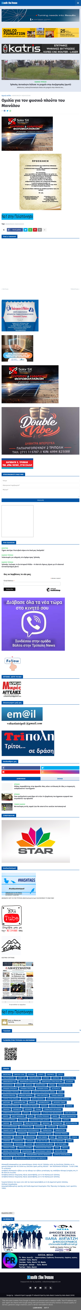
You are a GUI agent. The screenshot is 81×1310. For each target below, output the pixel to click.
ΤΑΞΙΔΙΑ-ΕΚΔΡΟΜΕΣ (57, 1141)
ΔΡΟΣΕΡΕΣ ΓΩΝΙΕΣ (59, 1102)
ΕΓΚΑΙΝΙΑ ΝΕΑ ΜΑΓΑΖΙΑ (30, 1106)
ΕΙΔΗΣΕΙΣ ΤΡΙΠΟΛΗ (57, 1106)
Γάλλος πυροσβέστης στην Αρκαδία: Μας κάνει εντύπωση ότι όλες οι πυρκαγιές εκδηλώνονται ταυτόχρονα (44, 787)
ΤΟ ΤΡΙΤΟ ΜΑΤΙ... (61, 1144)
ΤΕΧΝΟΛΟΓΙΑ (7, 1144)
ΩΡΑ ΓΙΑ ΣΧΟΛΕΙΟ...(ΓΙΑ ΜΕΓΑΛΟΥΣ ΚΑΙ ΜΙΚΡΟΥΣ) (30, 1158)
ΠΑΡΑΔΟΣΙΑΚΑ (47, 1130)
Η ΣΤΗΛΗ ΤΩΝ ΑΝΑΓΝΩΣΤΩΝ (52, 1113)
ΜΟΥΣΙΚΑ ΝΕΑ (57, 1123)
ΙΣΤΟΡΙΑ (30, 1116)
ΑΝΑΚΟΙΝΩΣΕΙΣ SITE (9, 1081)
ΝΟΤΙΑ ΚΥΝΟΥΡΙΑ (71, 1123)
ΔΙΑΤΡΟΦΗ (6, 1102)
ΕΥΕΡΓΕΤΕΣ (35, 1113)
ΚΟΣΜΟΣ (66, 1120)
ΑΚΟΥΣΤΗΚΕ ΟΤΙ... (68, 1078)
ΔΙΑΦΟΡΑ (32, 1102)
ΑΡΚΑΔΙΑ (52, 1085)
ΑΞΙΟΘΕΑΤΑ (69, 1081)
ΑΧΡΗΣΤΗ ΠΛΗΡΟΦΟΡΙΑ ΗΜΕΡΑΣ (44, 1092)
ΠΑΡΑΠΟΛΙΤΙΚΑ (60, 1130)
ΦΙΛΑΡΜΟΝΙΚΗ (27, 1151)
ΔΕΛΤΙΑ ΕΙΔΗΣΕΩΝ (38, 1099)
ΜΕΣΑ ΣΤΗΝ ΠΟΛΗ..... (32, 1123)
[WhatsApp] (10, 111)
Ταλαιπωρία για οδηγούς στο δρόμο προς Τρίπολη (21, 557)
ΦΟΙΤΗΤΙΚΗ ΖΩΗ (60, 1151)
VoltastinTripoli (20, 1295)
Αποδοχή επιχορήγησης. (9, 1184)
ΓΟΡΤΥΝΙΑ (25, 1099)
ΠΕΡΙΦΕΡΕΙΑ (22, 1134)
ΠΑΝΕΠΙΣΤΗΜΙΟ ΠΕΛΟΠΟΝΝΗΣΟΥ (28, 1130)
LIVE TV (60, 1074)
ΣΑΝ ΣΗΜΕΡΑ (42, 1137)
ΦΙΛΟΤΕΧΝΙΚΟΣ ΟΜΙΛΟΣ (43, 1151)
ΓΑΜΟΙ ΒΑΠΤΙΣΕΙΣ (42, 1095)
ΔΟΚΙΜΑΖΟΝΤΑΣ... (44, 1102)
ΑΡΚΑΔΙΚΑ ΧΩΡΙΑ (42, 1088)
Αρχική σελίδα (6, 95)
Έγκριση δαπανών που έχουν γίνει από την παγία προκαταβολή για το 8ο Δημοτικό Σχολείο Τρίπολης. (35, 1182)
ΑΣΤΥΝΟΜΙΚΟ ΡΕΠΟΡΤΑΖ (11, 1092)
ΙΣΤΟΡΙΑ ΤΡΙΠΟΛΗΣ (43, 1116)
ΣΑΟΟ (52, 1137)
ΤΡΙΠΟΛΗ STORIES (9, 1148)
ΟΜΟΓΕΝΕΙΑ (51, 1127)
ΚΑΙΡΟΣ (55, 1116)
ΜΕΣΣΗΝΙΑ (46, 1123)
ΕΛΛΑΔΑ (38, 1109)
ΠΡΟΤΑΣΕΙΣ (18, 1137)
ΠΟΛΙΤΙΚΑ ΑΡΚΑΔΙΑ (45, 1134)
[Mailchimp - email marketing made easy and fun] (53, 591)
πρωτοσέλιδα (14, 1004)
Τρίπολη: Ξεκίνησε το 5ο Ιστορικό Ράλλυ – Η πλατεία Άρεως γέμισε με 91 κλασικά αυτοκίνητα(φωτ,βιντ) (33, 565)
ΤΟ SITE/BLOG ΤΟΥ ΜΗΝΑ (44, 1144)
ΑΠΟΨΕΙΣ (19, 1085)
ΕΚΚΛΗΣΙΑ (6, 1109)
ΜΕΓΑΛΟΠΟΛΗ (17, 1123)
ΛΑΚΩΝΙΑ (6, 1123)
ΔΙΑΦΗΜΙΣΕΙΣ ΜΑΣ (19, 1102)
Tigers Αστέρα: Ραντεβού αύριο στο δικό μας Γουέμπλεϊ (23, 550)
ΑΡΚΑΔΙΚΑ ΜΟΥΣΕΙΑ (64, 1085)
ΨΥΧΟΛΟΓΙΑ (7, 1158)
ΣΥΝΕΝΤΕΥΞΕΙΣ (18, 1141)
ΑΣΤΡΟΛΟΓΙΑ (56, 1088)
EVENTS (40, 1074)
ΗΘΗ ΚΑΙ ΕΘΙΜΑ (70, 1113)
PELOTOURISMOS (8, 1078)
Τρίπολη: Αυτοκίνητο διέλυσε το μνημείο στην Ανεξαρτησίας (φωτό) (40, 84)
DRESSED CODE (19, 1074)
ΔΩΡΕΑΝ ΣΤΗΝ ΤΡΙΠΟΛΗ (11, 1106)
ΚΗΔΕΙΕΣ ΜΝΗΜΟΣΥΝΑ (68, 1116)
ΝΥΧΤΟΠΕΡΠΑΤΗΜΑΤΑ (10, 1127)
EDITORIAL (31, 1074)
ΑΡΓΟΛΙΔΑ (29, 1085)
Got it (46, 1308)
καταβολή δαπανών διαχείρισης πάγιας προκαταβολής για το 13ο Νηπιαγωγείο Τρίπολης (31, 1177)
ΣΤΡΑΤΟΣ (74, 1137)
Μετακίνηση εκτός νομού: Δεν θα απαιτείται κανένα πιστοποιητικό (40, 806)
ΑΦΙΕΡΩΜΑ (26, 1092)
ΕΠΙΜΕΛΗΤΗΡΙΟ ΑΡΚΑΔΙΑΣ (11, 1113)
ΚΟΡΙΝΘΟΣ (56, 1120)
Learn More (37, 1308)
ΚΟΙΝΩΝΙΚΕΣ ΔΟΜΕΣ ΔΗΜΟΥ (39, 1120)
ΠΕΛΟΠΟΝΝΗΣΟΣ (8, 1134)
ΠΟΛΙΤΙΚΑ (33, 1134)
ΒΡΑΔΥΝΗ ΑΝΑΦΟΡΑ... (26, 1095)
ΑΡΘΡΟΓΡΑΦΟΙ (40, 1085)
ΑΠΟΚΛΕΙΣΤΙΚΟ (8, 1085)
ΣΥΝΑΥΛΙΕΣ (6, 1141)
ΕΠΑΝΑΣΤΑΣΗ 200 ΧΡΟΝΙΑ (52, 1109)
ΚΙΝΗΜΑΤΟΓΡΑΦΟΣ (9, 1120)
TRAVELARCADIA (34, 1078)
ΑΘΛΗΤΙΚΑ (56, 1078)
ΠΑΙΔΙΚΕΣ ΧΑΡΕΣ (8, 1130)
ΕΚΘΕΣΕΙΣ (69, 1106)
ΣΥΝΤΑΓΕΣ (30, 1141)
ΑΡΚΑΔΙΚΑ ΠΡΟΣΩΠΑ (27, 1088)
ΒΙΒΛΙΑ (60, 1092)
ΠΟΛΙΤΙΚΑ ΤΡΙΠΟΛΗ (61, 1134)
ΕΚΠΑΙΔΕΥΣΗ (17, 1109)
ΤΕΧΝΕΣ (69, 1141)
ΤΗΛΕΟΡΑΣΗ (19, 1144)
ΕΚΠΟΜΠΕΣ (28, 1109)
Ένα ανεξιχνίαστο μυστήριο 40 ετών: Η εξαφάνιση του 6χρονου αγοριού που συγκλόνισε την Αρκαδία (43, 797)
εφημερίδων (23, 1004)
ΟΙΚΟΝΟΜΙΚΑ (39, 1127)
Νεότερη (5, 289)
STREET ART (22, 1078)
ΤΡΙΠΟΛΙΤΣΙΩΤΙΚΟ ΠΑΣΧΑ (43, 1148)
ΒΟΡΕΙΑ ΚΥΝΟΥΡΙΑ (9, 1095)
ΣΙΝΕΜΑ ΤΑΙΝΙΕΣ (63, 1137)
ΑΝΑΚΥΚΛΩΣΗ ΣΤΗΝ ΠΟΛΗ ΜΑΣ (52, 1081)
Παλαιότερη (74, 289)
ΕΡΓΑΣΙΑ (26, 1113)
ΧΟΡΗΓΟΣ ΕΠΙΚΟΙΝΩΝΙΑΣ (62, 1155)
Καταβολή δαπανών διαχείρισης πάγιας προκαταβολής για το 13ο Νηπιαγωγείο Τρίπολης (31, 1175)
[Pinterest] (35, 230)
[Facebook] (4, 111)
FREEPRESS (50, 1074)
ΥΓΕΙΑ (57, 1148)
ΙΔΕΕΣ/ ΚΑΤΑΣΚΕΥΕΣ (18, 1116)
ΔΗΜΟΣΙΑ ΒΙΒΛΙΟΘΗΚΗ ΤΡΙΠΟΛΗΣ (58, 1099)
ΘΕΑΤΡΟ (5, 1116)
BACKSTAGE (7, 1074)
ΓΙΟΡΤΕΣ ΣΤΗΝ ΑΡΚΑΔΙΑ (10, 1099)
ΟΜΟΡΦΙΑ (62, 1127)
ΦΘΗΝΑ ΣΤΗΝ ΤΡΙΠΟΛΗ (11, 1151)
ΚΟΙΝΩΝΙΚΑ (23, 1120)
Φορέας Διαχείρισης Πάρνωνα (13, 1155)
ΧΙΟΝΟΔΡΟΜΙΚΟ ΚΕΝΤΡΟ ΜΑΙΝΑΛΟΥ (39, 1155)
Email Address (9, 581)
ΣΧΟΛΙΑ (60, 779)
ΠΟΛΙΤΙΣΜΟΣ (7, 1137)
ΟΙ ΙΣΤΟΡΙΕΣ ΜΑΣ (26, 1127)
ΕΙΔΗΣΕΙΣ (44, 1106)
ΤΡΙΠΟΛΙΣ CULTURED (25, 1148)
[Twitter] (7, 111)
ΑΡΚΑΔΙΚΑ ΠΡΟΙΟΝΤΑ (10, 1088)
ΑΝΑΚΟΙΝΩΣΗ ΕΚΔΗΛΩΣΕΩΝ (21, 95)
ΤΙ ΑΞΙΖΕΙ (29, 1144)
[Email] (40, 230)
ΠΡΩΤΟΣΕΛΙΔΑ (30, 1137)
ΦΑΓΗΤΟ (65, 1148)
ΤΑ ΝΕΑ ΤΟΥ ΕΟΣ (42, 1141)
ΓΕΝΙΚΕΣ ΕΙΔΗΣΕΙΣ (57, 1095)
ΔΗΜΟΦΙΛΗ (21, 779)
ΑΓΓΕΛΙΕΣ (46, 1078)
